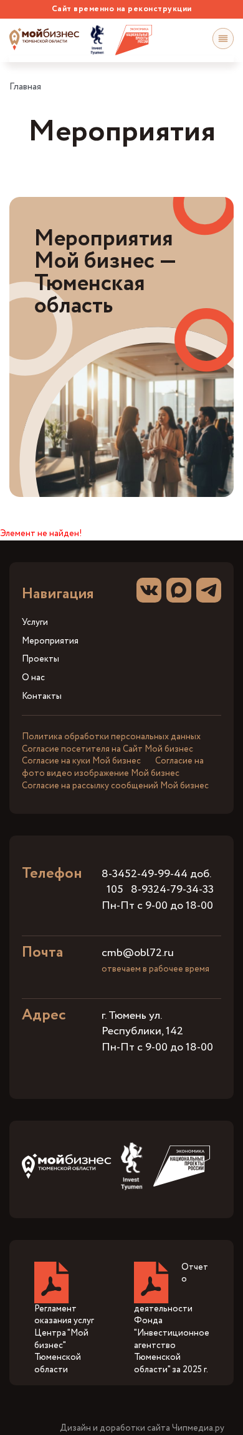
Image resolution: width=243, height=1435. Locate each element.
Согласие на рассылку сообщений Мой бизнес (115, 786)
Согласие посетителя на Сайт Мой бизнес (107, 749)
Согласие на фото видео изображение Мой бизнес (113, 767)
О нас (33, 678)
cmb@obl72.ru (138, 953)
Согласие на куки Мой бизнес (81, 761)
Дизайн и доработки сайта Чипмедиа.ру (142, 1428)
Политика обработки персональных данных (111, 737)
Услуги (35, 623)
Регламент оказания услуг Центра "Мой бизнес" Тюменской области (64, 1339)
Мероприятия (50, 641)
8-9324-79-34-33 (172, 890)
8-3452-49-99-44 (145, 874)
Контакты (42, 697)
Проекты (40, 659)
